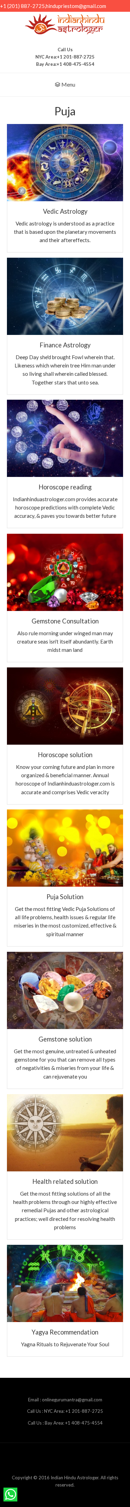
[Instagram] (78, 1459)
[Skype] (91, 1459)
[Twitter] (105, 1459)
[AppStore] (25, 1459)
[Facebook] (51, 1459)
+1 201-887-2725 (76, 57)
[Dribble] (38, 1459)
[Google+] (65, 1459)
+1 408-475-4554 (75, 64)
